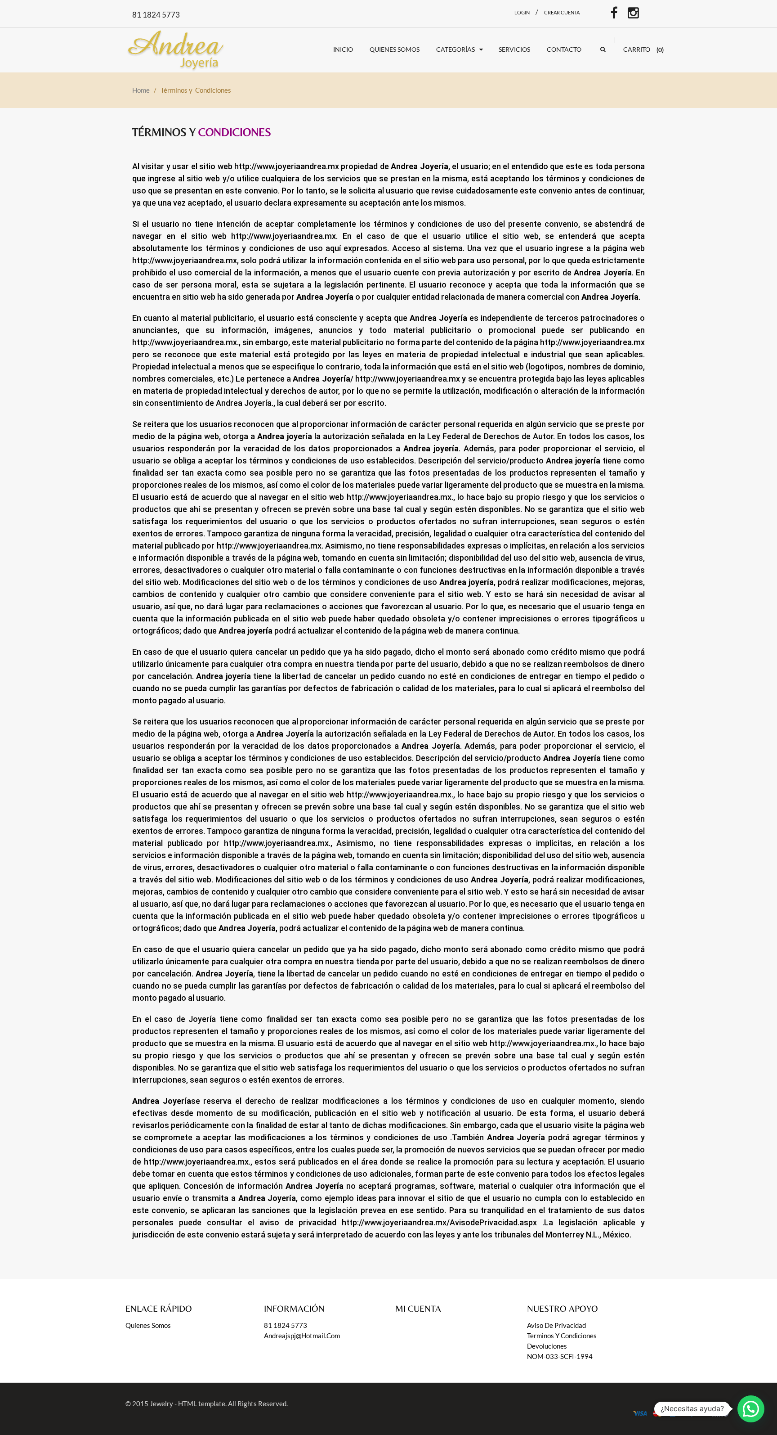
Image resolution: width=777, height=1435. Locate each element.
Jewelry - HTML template (187, 1403)
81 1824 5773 (285, 1325)
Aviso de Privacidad (556, 1325)
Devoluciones (547, 1346)
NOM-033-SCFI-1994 (560, 1356)
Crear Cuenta (562, 12)
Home (141, 90)
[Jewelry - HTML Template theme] (178, 48)
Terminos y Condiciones (562, 1336)
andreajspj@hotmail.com (302, 1336)
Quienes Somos (148, 1325)
